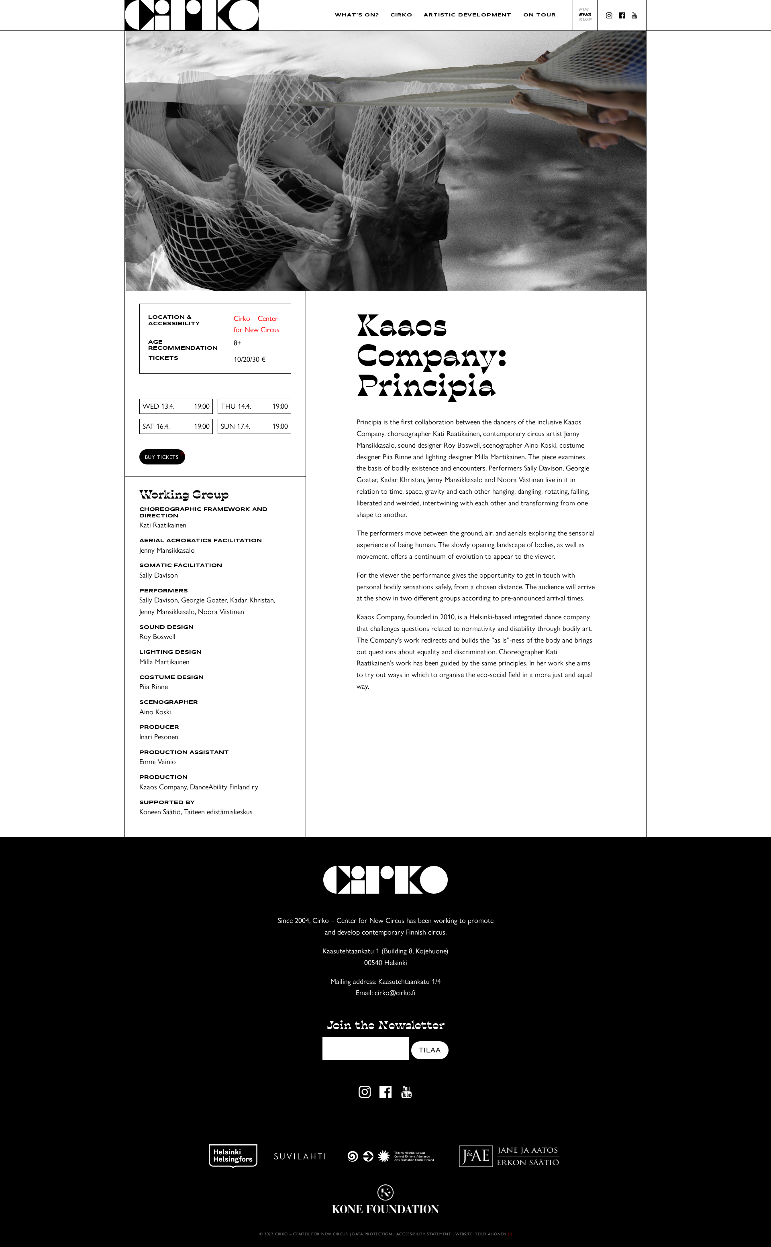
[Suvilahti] (299, 1156)
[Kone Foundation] (385, 1198)
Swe (585, 20)
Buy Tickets (162, 456)
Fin (583, 10)
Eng (585, 15)
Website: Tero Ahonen (481, 1234)
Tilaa (430, 1050)
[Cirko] (192, 15)
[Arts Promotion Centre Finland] (391, 1156)
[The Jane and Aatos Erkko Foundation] (509, 1156)
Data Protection (372, 1234)
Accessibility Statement (424, 1234)
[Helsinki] (233, 1156)
